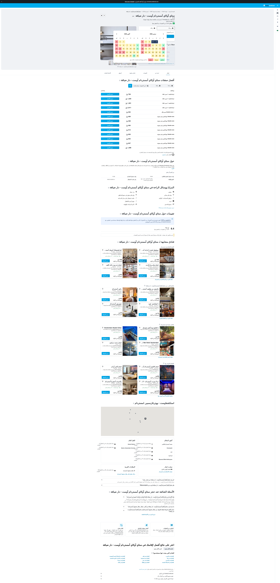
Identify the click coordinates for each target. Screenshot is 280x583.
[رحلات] (277, 26)
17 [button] (149, 49)
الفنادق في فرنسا (121, 560)
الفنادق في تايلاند (121, 562)
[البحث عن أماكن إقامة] (277, 13)
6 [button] (163, 45)
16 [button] (153, 49)
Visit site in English (129, 1)
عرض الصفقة (143, 261)
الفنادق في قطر (146, 556)
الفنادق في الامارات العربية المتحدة (117, 558)
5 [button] (142, 42)
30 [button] (153, 56)
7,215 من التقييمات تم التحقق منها (160, 23)
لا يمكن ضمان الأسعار (143, 569)
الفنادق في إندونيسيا (145, 558)
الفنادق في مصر (145, 560)
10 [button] (149, 45)
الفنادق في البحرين (170, 560)
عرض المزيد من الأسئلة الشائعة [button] (148, 514)
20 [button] (163, 52)
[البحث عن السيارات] (277, 16)
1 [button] (156, 42)
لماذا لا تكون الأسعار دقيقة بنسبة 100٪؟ (163, 579)
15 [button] (156, 49)
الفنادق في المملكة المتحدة (168, 562)
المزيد (173, 168)
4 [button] (137, 45)
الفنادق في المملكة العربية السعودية (117, 556)
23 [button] (153, 52)
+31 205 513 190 (170, 21)
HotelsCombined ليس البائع (166, 573)
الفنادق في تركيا (170, 558)
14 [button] (160, 49)
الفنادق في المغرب (170, 556)
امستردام (146, 11)
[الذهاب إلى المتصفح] (277, 22)
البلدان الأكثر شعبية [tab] (169, 549)
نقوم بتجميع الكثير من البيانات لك (165, 576)
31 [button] (116, 56)
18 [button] (146, 49)
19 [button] (142, 49)
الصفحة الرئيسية (172, 11)
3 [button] (149, 42)
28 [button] (160, 56)
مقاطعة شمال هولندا (156, 11)
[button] (1, 1)
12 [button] (142, 45)
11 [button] (146, 45)
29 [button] (156, 56)
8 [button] (156, 45)
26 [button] (142, 52)
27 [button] (163, 56)
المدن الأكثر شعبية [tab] (158, 549)
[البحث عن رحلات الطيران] (277, 9)
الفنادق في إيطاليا (145, 562)
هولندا (166, 11)
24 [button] (149, 52)
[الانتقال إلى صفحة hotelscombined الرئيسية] (269, 5)
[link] (164, 279)
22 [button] (156, 52)
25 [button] (146, 52)
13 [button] (163, 49)
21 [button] (160, 52)
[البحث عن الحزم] (277, 19)
